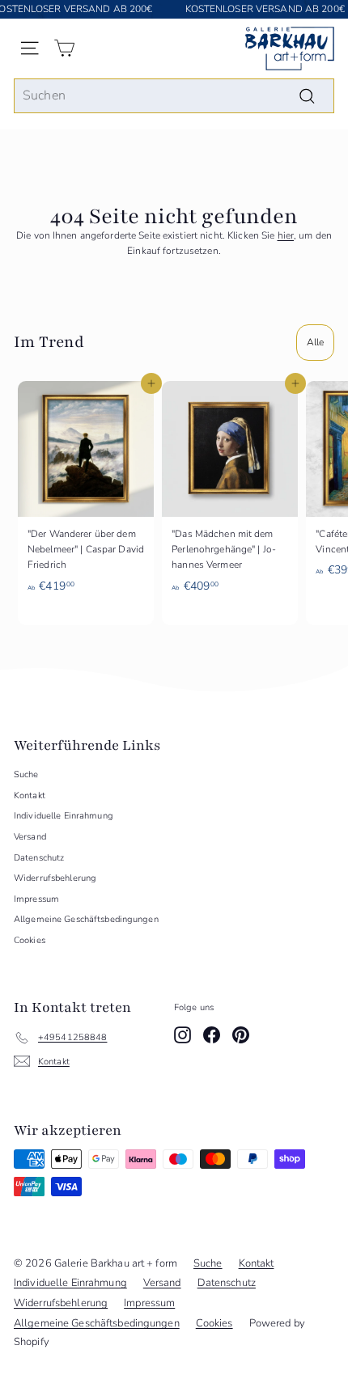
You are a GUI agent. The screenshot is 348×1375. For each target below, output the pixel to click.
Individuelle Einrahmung (63, 816)
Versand (30, 837)
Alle (315, 342)
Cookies (29, 940)
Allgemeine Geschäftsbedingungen (86, 919)
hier (286, 235)
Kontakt (29, 795)
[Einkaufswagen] (64, 48)
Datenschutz (39, 858)
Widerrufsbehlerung (55, 878)
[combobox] (174, 96)
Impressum (36, 899)
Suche (26, 774)
